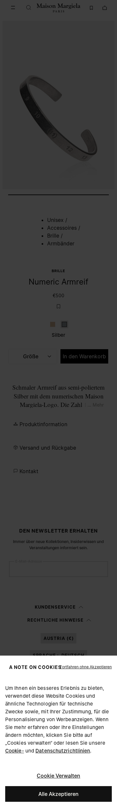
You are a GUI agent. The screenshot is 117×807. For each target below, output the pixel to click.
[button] (86, 667)
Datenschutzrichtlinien (62, 751)
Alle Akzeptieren (58, 794)
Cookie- (14, 751)
